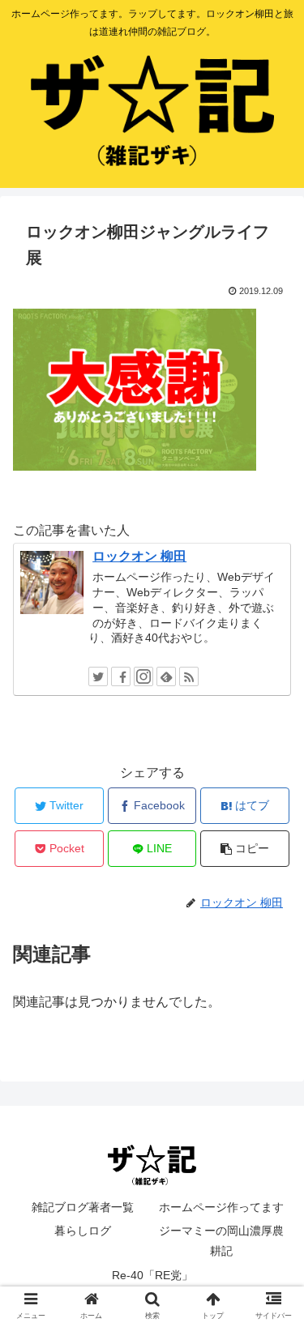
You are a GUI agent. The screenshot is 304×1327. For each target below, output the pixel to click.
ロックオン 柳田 (139, 556)
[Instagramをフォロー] (143, 676)
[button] (272, 1291)
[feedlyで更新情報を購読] (166, 676)
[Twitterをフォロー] (98, 676)
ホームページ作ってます (221, 1207)
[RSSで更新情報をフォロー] (189, 676)
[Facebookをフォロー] (121, 676)
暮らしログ (82, 1230)
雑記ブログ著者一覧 (83, 1207)
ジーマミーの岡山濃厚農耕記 (221, 1240)
